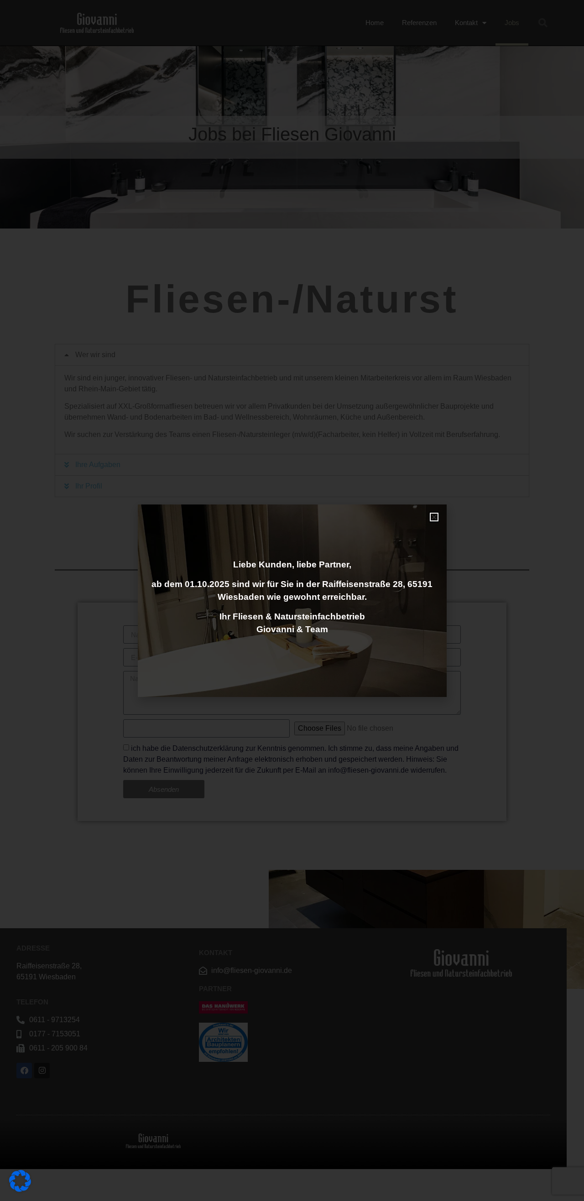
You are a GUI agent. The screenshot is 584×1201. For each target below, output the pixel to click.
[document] (292, 600)
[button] (434, 517)
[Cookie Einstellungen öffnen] (20, 1189)
